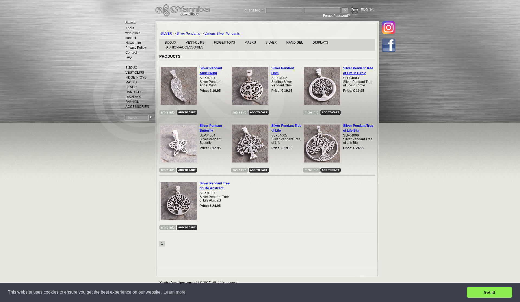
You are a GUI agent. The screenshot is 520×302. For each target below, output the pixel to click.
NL (372, 10)
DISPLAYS (320, 42)
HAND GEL (294, 42)
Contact (131, 52)
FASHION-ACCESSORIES (184, 47)
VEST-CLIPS (195, 42)
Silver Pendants (188, 33)
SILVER (166, 33)
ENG (364, 10)
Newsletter (133, 43)
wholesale (133, 33)
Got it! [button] (489, 292)
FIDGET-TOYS (224, 42)
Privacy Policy (135, 48)
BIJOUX (170, 42)
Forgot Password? (336, 16)
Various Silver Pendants (222, 33)
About (129, 28)
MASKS (250, 42)
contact (130, 38)
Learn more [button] (175, 292)
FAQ (128, 57)
